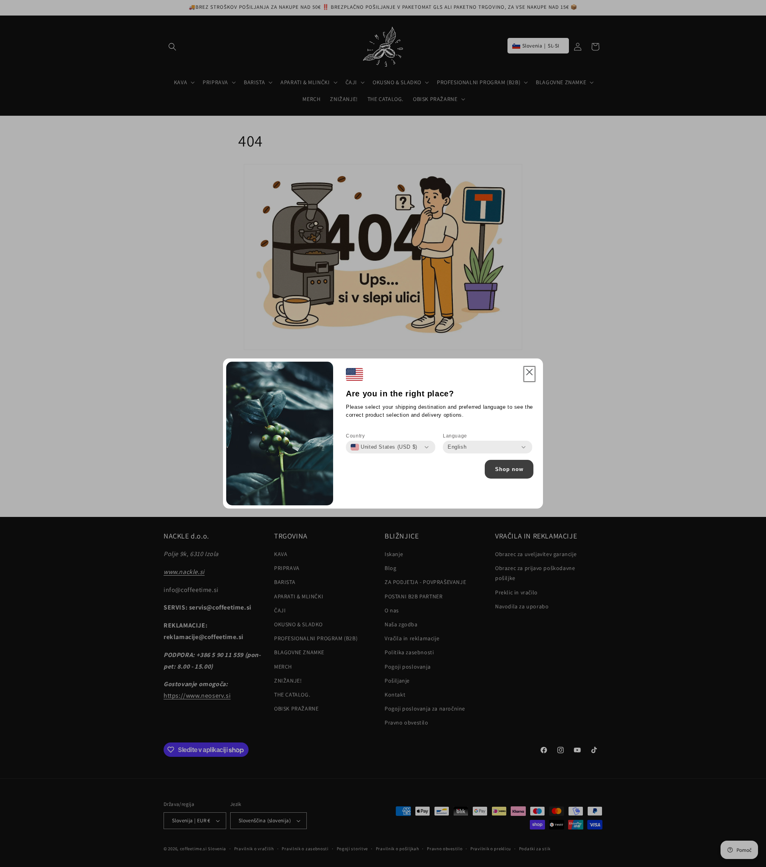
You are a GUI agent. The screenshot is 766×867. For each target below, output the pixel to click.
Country (355, 436)
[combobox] (384, 447)
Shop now (509, 469)
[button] (529, 374)
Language (455, 436)
